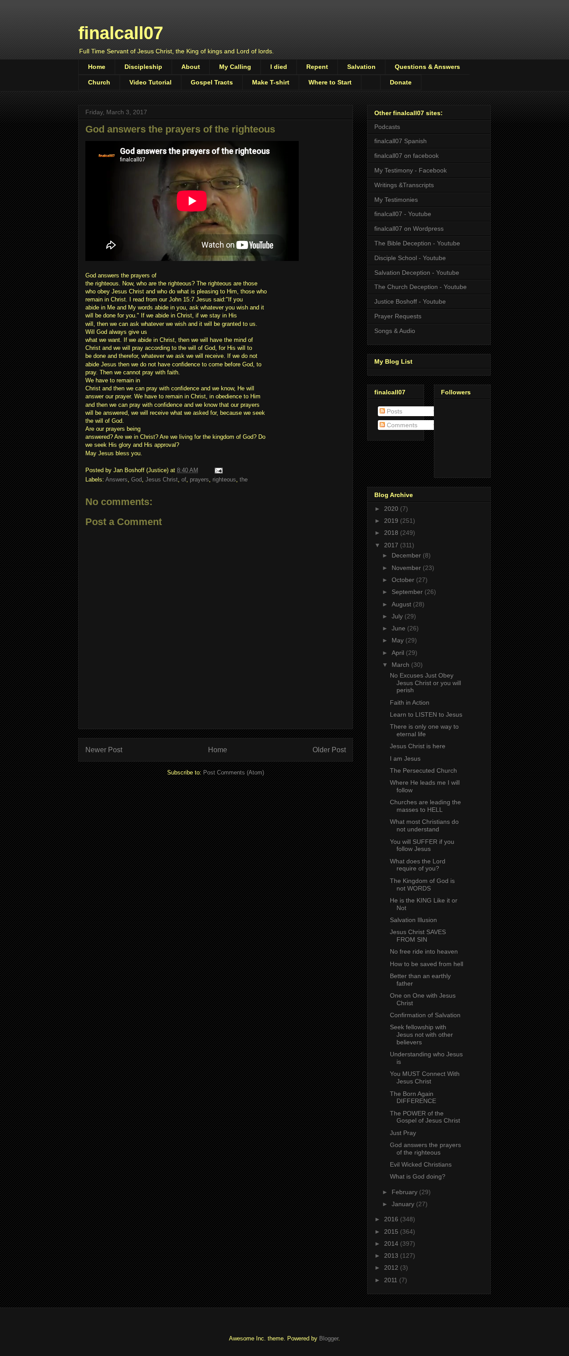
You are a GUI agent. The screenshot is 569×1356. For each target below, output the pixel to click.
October (404, 579)
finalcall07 (120, 33)
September (408, 591)
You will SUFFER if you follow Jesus (422, 845)
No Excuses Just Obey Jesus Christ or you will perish (425, 683)
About (190, 66)
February (405, 1192)
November (407, 567)
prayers (199, 479)
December (407, 555)
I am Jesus (405, 758)
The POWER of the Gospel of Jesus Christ (425, 1117)
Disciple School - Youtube (410, 257)
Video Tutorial (150, 82)
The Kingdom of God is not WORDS (422, 884)
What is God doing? (417, 1176)
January (404, 1204)
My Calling (235, 66)
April (399, 652)
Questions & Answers (427, 66)
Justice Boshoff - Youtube (410, 301)
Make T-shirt (270, 82)
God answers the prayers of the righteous (425, 1148)
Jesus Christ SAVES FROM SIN (418, 935)
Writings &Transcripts (404, 185)
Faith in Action (409, 702)
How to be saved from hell (426, 963)
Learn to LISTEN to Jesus (426, 714)
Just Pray (403, 1132)
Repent (317, 66)
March (401, 664)
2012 (392, 1267)
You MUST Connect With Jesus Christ (425, 1077)
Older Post (329, 750)
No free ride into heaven (424, 951)
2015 (392, 1231)
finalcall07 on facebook (406, 155)
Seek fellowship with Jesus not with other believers (421, 1034)
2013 (392, 1255)
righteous (224, 479)
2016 (392, 1219)
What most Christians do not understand (424, 825)
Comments (401, 425)
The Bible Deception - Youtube (417, 243)
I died (278, 66)
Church (99, 82)
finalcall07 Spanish (400, 140)
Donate (401, 82)
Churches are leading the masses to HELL (425, 805)
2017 (392, 545)
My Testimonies (396, 199)
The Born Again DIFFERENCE (413, 1097)
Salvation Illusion (413, 919)
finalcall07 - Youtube (402, 213)
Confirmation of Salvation (425, 1015)
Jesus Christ (161, 479)
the (244, 479)
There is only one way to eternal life (424, 730)
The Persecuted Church (423, 770)
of (183, 479)
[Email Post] (218, 470)
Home (96, 66)
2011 (391, 1280)
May (398, 640)
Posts (393, 411)
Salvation (361, 66)
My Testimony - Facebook (410, 170)
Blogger (328, 1338)
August (402, 604)
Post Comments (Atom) (233, 772)
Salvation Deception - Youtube (416, 272)
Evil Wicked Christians (421, 1164)
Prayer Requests (397, 316)
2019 (392, 520)
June (399, 628)
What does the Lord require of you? (417, 865)
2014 (392, 1243)
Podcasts (387, 126)
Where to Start (330, 82)
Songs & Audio (394, 330)
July (398, 616)
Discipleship (143, 66)
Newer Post (103, 750)
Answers (116, 479)
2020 (392, 508)
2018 (392, 532)
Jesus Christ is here (417, 746)
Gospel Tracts (212, 82)
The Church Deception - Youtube (420, 286)
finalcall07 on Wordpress (409, 228)
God (136, 479)
